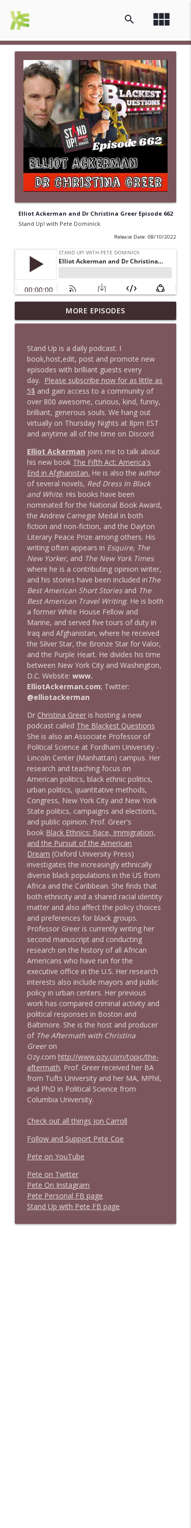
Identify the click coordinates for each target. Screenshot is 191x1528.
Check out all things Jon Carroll (77, 1121)
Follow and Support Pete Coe (75, 1138)
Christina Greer (61, 715)
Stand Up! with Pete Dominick (59, 223)
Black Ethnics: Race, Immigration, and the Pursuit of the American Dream (91, 843)
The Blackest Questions (115, 725)
